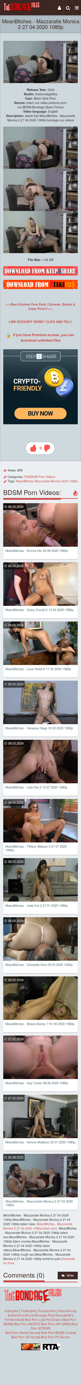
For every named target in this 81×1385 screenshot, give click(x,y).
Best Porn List (34, 1319)
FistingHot (11, 1311)
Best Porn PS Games (55, 1337)
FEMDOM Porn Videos (39, 476)
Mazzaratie (42, 481)
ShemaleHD (63, 1315)
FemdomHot (47, 1311)
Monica (55, 481)
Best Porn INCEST (26, 1324)
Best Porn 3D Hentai (25, 1337)
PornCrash (53, 1319)
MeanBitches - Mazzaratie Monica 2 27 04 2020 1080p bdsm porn (37, 1226)
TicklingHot (28, 1311)
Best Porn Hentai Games (22, 1332)
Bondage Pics (44, 1315)
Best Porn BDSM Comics (58, 1332)
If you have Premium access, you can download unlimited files (43, 337)
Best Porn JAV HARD (55, 1324)
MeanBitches (25, 481)
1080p (73, 481)
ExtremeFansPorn (20, 1315)
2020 (64, 481)
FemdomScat (14, 1319)
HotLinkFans (67, 1311)
